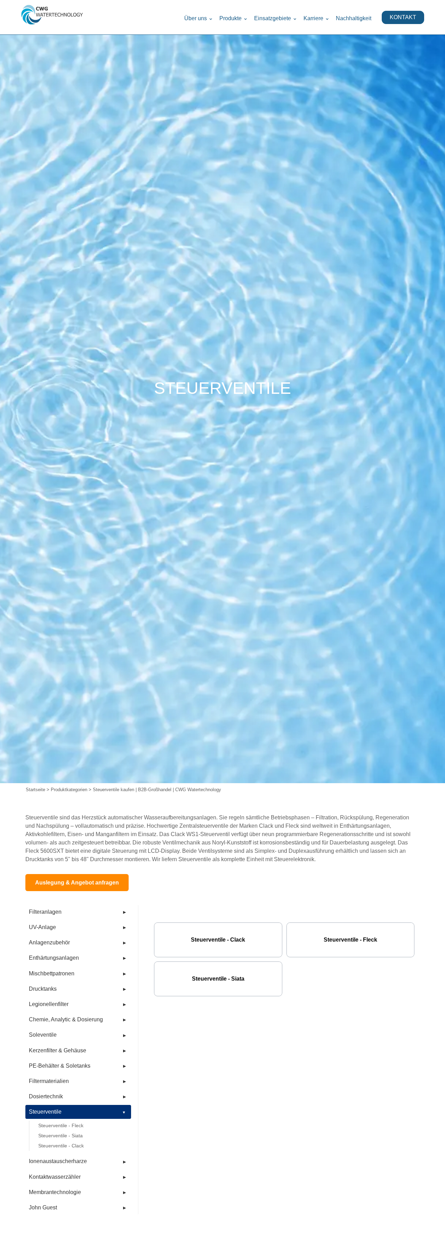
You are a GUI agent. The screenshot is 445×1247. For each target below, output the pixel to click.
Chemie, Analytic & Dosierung (66, 1019)
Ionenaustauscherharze (58, 1161)
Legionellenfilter (48, 1004)
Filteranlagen (45, 912)
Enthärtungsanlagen (54, 958)
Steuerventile (45, 1112)
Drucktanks (43, 989)
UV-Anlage (42, 927)
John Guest (43, 1207)
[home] (52, 17)
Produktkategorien (69, 789)
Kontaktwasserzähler (55, 1177)
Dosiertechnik (46, 1096)
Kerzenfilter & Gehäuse (57, 1050)
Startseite (35, 789)
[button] (198, 17)
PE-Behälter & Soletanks (59, 1066)
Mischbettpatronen (51, 973)
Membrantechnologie (55, 1192)
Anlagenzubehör (49, 942)
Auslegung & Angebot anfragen (77, 883)
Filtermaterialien (49, 1081)
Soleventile (43, 1035)
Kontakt (403, 17)
